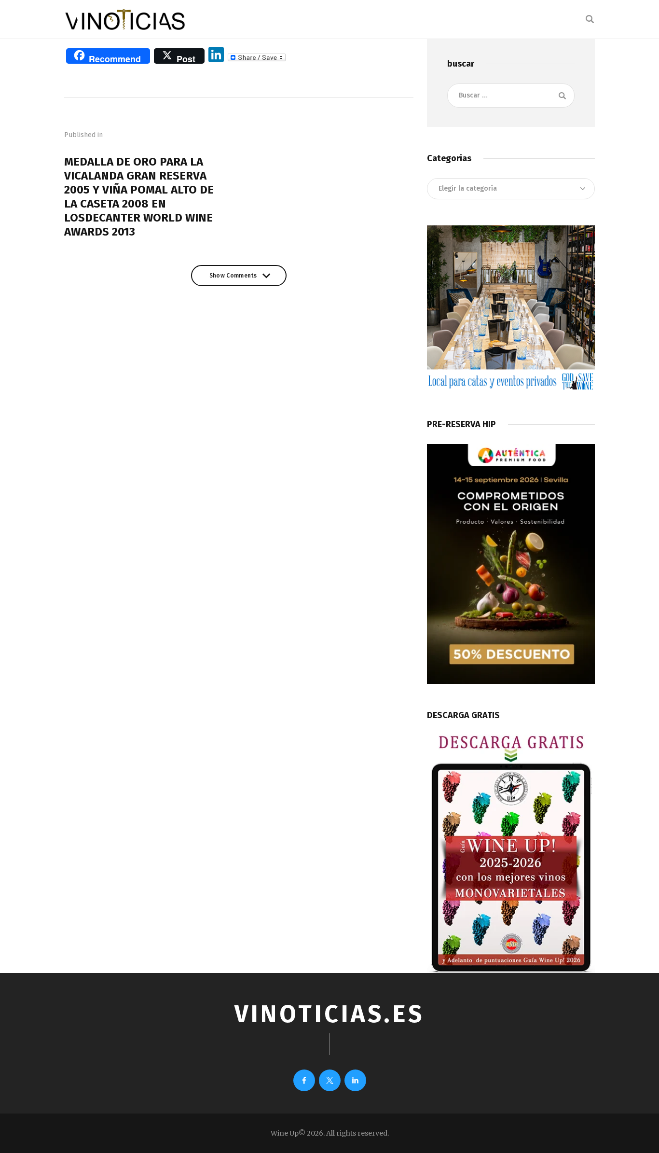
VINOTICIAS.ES (329, 1014)
